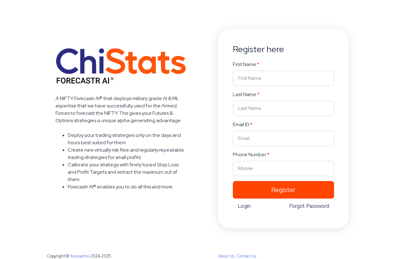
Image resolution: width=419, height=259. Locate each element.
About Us (226, 256)
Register (283, 190)
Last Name (244, 94)
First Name (244, 64)
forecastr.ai (80, 256)
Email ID (241, 124)
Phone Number (249, 154)
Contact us (246, 256)
